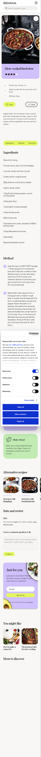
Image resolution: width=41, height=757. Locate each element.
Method (21, 143)
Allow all (20, 407)
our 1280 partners (16, 345)
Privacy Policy (30, 602)
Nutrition (32, 143)
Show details (29, 400)
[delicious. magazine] (10, 3)
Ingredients (9, 143)
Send (33, 104)
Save (11, 104)
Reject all (20, 421)
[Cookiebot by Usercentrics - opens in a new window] (29, 333)
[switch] (35, 378)
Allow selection (20, 414)
